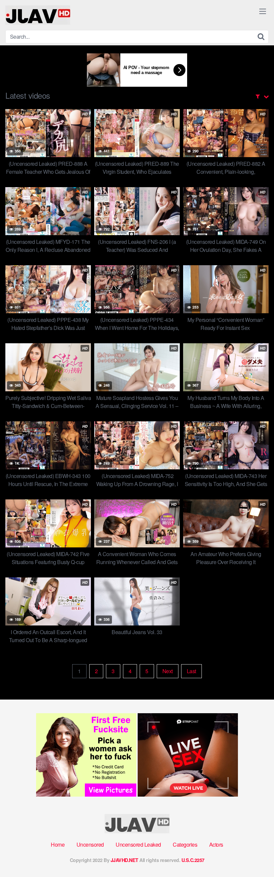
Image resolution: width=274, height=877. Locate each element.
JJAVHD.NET (124, 860)
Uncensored (90, 844)
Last (191, 671)
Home (57, 844)
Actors (216, 844)
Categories (185, 844)
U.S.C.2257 (192, 860)
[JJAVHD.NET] (37, 15)
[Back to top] (255, 856)
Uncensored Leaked (138, 844)
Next (167, 671)
